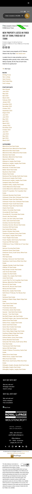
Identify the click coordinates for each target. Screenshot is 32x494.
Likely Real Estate (8, 278)
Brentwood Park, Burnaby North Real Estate (15, 176)
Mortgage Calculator (8, 386)
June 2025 (6, 117)
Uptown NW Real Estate (9, 348)
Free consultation (8, 402)
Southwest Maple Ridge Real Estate (13, 333)
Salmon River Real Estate (10, 320)
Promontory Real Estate (9, 308)
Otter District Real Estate (10, 303)
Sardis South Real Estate (10, 325)
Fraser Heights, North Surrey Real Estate (14, 240)
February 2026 (7, 100)
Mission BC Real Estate (9, 284)
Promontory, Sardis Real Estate (11, 310)
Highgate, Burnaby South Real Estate (13, 265)
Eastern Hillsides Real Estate (11, 231)
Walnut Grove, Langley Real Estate (12, 356)
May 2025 (5, 119)
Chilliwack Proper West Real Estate (13, 206)
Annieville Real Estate (9, 165)
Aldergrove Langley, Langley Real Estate (14, 163)
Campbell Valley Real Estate (11, 182)
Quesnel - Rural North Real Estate (12, 312)
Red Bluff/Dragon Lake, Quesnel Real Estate (15, 318)
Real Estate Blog (7, 81)
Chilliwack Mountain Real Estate (12, 195)
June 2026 (6, 91)
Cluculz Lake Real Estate (10, 216)
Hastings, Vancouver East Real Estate (13, 259)
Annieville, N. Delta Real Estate (11, 167)
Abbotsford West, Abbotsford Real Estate (15, 153)
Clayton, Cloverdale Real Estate (11, 210)
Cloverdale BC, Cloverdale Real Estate (13, 214)
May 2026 (5, 93)
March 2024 (6, 140)
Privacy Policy (25, 451)
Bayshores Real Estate (9, 172)
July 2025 (5, 115)
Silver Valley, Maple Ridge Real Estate (13, 331)
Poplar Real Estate (8, 305)
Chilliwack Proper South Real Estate (13, 204)
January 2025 (6, 125)
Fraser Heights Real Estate (10, 237)
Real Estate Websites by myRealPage (16, 453)
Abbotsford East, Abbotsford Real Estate (14, 148)
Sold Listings (6, 83)
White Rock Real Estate (9, 359)
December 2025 (7, 104)
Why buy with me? (8, 384)
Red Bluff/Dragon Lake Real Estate (13, 316)
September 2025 (7, 110)
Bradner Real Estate (8, 174)
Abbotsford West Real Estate (11, 150)
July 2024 (5, 132)
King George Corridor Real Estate (12, 269)
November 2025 (7, 106)
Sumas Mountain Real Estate (11, 339)
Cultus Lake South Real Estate (11, 220)
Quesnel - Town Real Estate (10, 314)
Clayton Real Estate (8, 208)
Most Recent (6, 89)
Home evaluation (7, 400)
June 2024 (6, 134)
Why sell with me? (8, 398)
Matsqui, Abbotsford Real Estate (12, 282)
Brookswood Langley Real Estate (12, 178)
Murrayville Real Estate (9, 288)
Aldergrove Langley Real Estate (12, 161)
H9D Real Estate (7, 257)
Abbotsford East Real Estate (11, 146)
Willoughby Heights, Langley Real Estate (14, 369)
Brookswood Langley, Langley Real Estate (15, 180)
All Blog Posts (7, 75)
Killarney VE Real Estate (9, 267)
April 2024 (5, 138)
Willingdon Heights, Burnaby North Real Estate (16, 365)
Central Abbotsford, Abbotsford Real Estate (15, 189)
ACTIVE (22, 11)
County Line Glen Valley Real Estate (13, 218)
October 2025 (6, 108)
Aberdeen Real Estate (9, 155)
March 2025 (6, 123)
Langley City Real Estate (9, 274)
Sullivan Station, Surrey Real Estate (12, 337)
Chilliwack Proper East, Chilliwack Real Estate (16, 201)
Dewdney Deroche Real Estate (11, 223)
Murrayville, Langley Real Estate (12, 291)
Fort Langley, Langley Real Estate (12, 235)
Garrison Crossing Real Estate (11, 248)
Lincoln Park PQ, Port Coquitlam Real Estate (15, 280)
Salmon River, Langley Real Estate (12, 322)
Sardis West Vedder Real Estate (12, 327)
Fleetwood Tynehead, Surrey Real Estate (14, 233)
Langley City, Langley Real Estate (12, 276)
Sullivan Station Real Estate (10, 335)
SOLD (28, 11)
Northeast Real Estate (9, 297)
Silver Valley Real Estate (10, 329)
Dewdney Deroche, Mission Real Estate (14, 225)
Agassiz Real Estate (8, 159)
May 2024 (5, 136)
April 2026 (5, 96)
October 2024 (6, 130)
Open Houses (6, 79)
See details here (20, 53)
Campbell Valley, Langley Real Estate (13, 184)
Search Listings (7, 389)
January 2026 (6, 102)
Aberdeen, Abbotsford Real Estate (12, 157)
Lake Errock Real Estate (9, 272)
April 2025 (5, 121)
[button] (5, 446)
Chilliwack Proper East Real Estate (12, 199)
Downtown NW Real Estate (10, 227)
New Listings (6, 77)
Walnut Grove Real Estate (10, 354)
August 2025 (6, 113)
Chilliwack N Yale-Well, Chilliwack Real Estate (15, 197)
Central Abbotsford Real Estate (11, 187)
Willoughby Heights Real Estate (12, 367)
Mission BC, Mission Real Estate (12, 286)
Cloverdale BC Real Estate (10, 212)
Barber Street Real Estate (10, 170)
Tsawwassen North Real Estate (11, 346)
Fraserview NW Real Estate (10, 242)
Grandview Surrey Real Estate (11, 250)
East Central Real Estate (9, 229)
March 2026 (6, 98)
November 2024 (7, 127)
